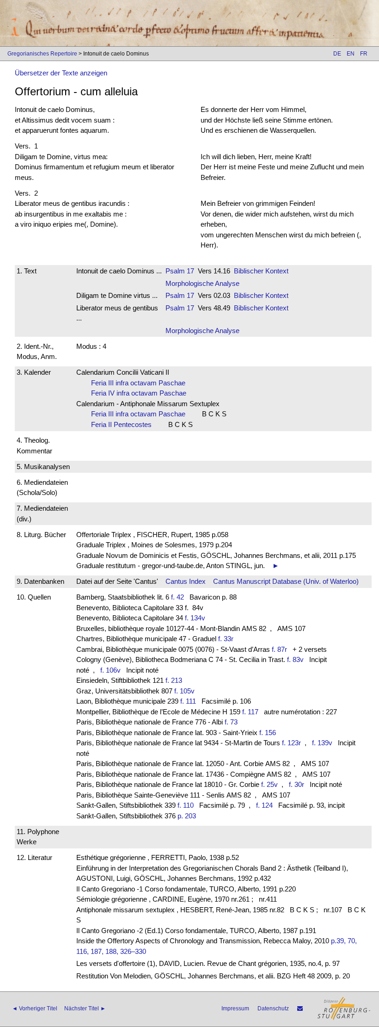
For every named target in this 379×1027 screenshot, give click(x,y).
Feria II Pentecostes (124, 424)
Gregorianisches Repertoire (42, 53)
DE (337, 53)
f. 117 (250, 712)
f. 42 (177, 597)
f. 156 (267, 732)
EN (351, 53)
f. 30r (296, 784)
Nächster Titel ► (85, 1008)
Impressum (235, 1008)
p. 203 (186, 816)
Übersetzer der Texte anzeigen (61, 73)
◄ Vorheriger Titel (34, 1008)
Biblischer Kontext (261, 271)
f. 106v (110, 670)
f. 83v (295, 659)
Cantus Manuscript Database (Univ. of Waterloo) (286, 581)
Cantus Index (185, 581)
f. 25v (269, 784)
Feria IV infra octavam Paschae (141, 393)
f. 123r (291, 743)
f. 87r (279, 649)
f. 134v (195, 618)
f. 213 (173, 680)
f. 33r (225, 639)
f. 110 (185, 805)
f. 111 (188, 701)
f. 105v (184, 691)
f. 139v (322, 743)
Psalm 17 (179, 271)
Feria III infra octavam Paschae (141, 383)
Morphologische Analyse (202, 283)
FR (363, 53)
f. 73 (231, 722)
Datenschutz (273, 1008)
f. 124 (264, 805)
